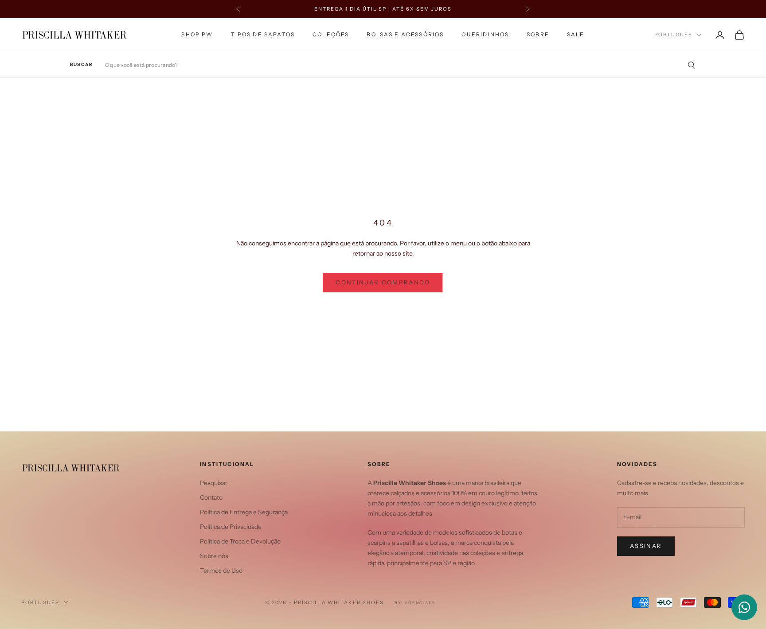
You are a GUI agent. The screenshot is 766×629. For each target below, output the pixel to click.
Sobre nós (214, 556)
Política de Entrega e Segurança (244, 512)
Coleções (331, 34)
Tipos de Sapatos (263, 34)
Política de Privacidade (231, 527)
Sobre (538, 34)
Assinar (646, 545)
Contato (211, 497)
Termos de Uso (221, 571)
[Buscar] (688, 65)
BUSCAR (81, 64)
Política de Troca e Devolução (240, 541)
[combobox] (400, 65)
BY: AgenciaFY (415, 602)
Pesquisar (213, 483)
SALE (576, 34)
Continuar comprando (383, 282)
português (673, 35)
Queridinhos (485, 34)
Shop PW (197, 34)
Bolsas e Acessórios (405, 34)
